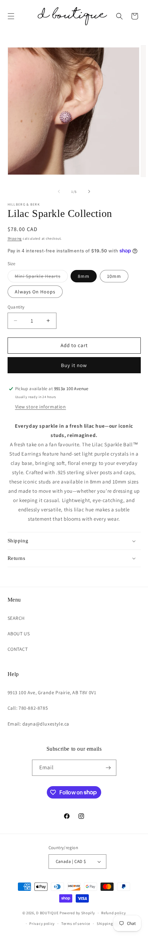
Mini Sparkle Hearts (41, 277)
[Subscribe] (108, 768)
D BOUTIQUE (47, 912)
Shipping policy (111, 923)
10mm (114, 276)
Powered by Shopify (77, 912)
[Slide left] (58, 191)
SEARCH (16, 618)
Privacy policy (42, 923)
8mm (83, 276)
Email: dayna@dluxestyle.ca (39, 724)
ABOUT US (19, 633)
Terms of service (75, 923)
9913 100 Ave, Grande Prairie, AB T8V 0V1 (52, 692)
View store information (40, 407)
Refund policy (113, 912)
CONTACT (18, 649)
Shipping (15, 238)
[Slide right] (89, 191)
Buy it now (74, 365)
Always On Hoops (35, 292)
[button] (11, 16)
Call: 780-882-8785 (28, 708)
